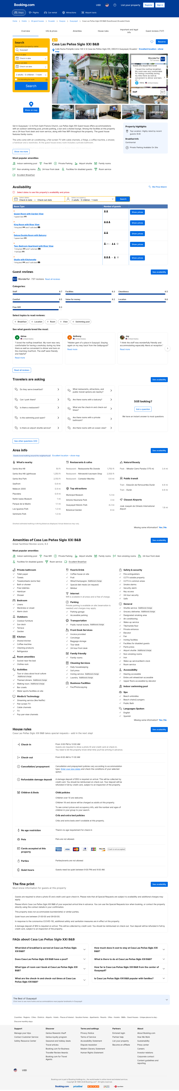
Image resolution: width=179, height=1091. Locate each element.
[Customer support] (114, 5)
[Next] (164, 77)
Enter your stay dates (70, 769)
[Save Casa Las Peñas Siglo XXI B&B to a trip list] (152, 41)
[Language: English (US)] (107, 5)
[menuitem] (19, 12)
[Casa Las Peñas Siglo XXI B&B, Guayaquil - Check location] (53, 50)
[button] (31, 74)
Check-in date (20, 55)
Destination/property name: (27, 46)
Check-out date (21, 63)
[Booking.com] (24, 5)
